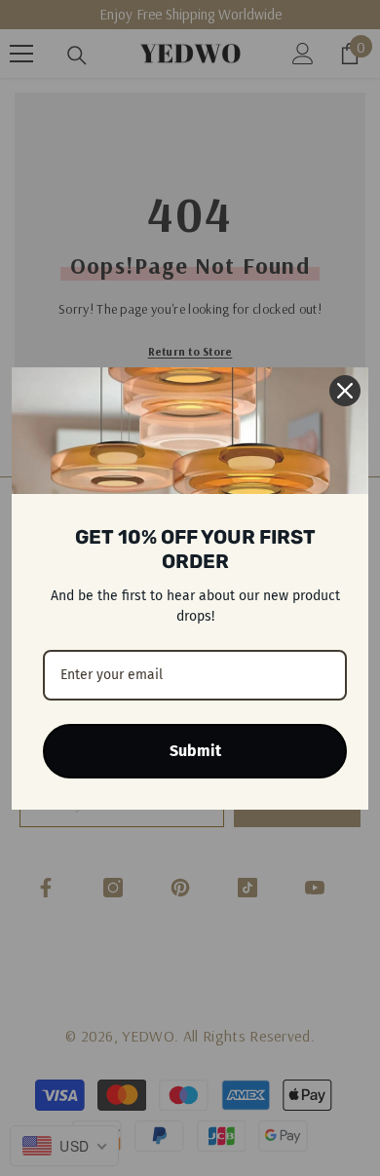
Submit (195, 750)
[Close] (345, 390)
